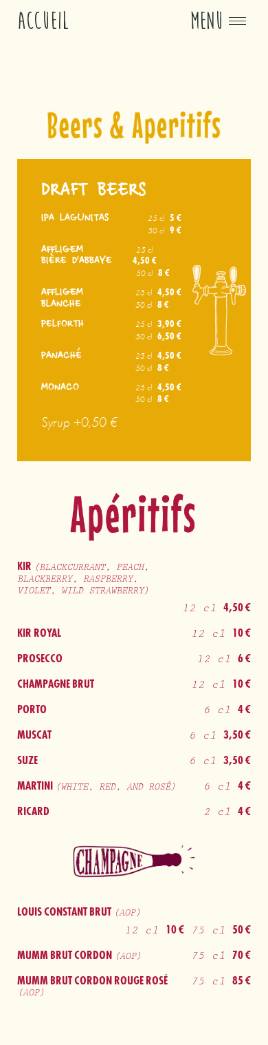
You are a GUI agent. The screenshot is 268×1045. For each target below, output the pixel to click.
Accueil (43, 21)
